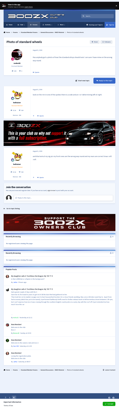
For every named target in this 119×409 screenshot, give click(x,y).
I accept (110, 404)
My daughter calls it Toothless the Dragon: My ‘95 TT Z (32, 276)
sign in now (51, 190)
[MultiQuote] (33, 116)
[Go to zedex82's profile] (17, 54)
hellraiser (17, 102)
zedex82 (17, 63)
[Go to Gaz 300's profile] (7, 340)
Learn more (4, 6)
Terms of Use (8, 405)
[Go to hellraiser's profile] (17, 93)
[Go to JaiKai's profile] (7, 276)
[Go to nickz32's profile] (7, 289)
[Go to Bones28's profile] (7, 325)
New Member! (16, 324)
